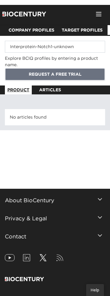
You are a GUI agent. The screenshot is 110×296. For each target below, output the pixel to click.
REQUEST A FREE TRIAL (55, 74)
